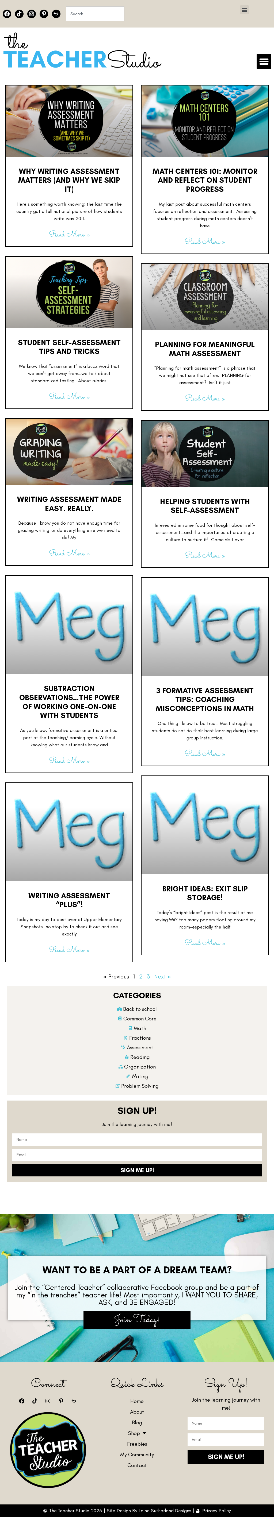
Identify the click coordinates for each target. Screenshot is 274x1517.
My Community (137, 1454)
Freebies (137, 1444)
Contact (137, 1465)
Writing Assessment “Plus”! (69, 900)
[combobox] (95, 13)
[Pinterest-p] (44, 14)
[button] (244, 9)
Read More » (69, 235)
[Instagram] (31, 14)
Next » (162, 976)
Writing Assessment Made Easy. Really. (69, 504)
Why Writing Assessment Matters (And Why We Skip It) (69, 180)
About (137, 1412)
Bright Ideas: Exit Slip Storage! (205, 893)
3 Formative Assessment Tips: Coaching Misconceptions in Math (205, 699)
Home (137, 1401)
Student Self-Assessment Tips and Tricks (69, 347)
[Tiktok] (19, 14)
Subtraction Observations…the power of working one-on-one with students (69, 702)
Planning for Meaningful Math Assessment (205, 349)
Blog (137, 1422)
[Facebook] (7, 14)
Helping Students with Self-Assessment (205, 506)
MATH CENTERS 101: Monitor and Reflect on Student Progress (205, 180)
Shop (134, 1433)
